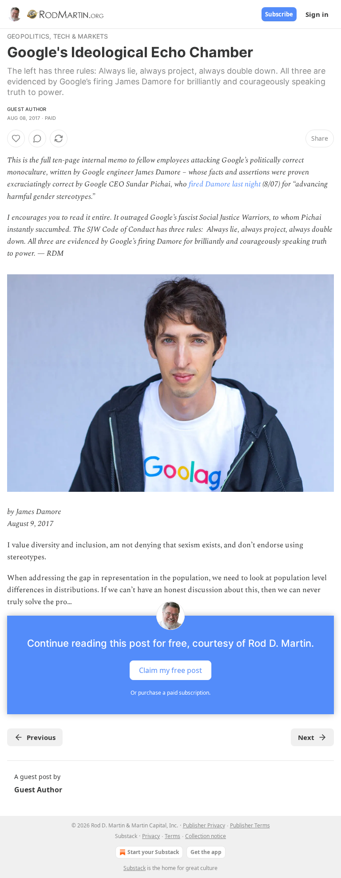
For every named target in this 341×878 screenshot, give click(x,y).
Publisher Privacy (204, 825)
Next (306, 737)
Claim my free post (170, 670)
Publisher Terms (250, 825)
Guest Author (26, 109)
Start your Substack (153, 852)
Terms (172, 836)
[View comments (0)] (37, 138)
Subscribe (279, 14)
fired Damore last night (225, 184)
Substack (134, 868)
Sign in (317, 14)
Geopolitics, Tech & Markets (57, 36)
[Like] (16, 138)
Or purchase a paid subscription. (170, 692)
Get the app (206, 852)
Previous (41, 737)
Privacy (151, 836)
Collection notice (205, 836)
